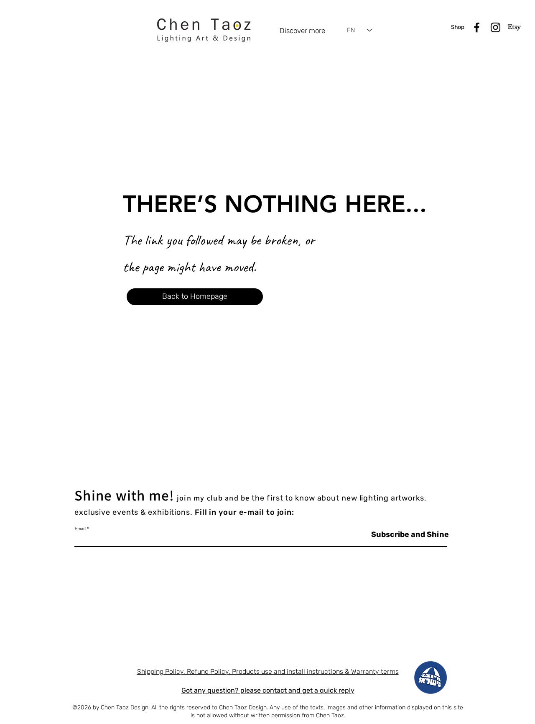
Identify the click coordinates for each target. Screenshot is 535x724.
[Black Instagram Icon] (495, 27)
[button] (195, 296)
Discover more (302, 30)
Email (80, 528)
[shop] (457, 27)
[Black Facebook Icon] (476, 27)
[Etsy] (514, 27)
